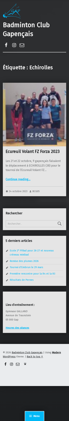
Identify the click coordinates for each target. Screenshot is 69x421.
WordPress (9, 356)
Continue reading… (18, 179)
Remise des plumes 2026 (24, 261)
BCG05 (36, 191)
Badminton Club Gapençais (27, 352)
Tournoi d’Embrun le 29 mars (26, 267)
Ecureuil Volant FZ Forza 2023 (33, 151)
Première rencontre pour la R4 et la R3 (32, 273)
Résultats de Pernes (22, 279)
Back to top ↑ (35, 356)
